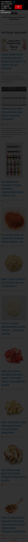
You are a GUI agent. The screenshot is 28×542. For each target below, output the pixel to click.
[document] (14, 271)
